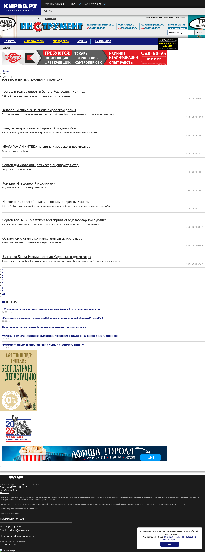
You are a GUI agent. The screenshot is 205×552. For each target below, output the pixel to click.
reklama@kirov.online (19, 530)
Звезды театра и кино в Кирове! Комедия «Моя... (40, 128)
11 (3, 296)
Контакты (4, 492)
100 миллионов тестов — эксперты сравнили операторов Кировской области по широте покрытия (51, 309)
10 (3, 293)
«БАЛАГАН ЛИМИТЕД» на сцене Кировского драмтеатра (46, 146)
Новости (10, 41)
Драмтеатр (50, 18)
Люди (6, 47)
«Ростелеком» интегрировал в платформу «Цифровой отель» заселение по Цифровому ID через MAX (52, 318)
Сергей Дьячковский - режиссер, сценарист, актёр (40, 165)
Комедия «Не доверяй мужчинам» (28, 183)
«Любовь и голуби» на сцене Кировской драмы (39, 109)
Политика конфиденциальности (17, 536)
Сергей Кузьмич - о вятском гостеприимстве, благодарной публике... (55, 220)
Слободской (61, 41)
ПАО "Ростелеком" (8, 544)
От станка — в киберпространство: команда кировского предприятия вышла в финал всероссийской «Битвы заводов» (61, 335)
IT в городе (13, 302)
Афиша (82, 41)
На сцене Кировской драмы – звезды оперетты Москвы (46, 201)
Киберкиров (103, 41)
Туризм (48, 11)
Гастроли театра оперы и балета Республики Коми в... (44, 91)
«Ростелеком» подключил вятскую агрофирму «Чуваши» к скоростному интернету (43, 344)
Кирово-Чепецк (34, 41)
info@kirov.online (8, 489)
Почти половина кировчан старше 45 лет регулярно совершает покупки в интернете (44, 327)
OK (169, 544)
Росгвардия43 (52, 25)
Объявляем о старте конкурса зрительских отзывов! (42, 238)
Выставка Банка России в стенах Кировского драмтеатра (46, 256)
